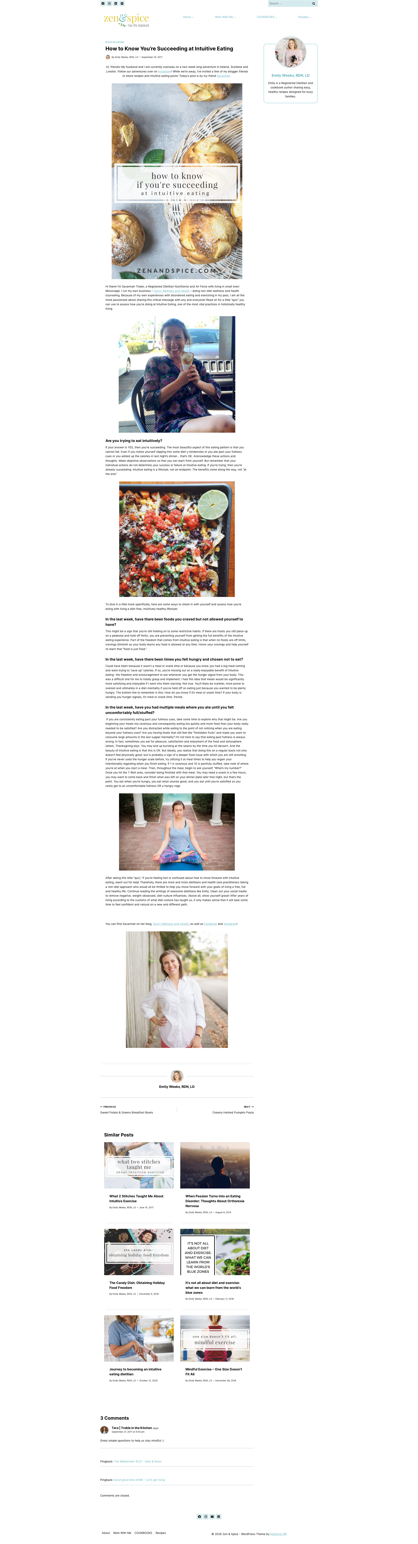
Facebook (210, 924)
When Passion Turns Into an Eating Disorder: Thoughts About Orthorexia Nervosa (214, 1201)
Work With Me (122, 1533)
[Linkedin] (116, 3)
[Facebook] (103, 3)
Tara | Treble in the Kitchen (132, 1428)
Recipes (161, 1533)
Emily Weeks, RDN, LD (126, 57)
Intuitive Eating (114, 42)
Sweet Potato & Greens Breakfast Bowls (126, 1109)
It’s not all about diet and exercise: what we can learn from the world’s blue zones (213, 1288)
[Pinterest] (122, 3)
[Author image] (107, 57)
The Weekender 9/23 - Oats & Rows (137, 1461)
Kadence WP (278, 1534)
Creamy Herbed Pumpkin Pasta (233, 1109)
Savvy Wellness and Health (171, 291)
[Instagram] (109, 3)
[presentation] (139, 1165)
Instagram (164, 71)
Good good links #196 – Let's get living (139, 1480)
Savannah (223, 75)
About (106, 1533)
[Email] (212, 1516)
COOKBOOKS (143, 1533)
